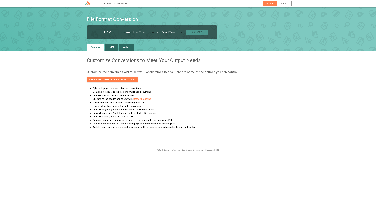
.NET (111, 47)
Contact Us (198, 149)
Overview (96, 47)
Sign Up (270, 4)
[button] (121, 4)
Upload (107, 32)
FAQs (158, 149)
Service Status (185, 149)
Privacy (165, 149)
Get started (112, 79)
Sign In (285, 4)
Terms (173, 149)
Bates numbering (142, 99)
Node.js (126, 47)
